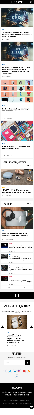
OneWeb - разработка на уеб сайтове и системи (16, 403)
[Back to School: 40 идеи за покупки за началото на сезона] (17, 91)
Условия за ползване (19, 392)
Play (10, 265)
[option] (17, 246)
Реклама (29, 392)
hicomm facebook (5, 371)
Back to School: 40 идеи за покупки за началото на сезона (16, 110)
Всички (29, 165)
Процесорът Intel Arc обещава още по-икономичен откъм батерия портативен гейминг (20, 269)
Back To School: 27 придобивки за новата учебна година (16, 147)
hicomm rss (29, 371)
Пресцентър (8, 395)
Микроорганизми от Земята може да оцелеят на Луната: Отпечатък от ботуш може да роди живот (20, 247)
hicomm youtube (24, 371)
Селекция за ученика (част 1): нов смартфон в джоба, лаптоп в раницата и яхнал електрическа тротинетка (16, 70)
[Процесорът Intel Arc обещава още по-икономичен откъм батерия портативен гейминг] (4, 269)
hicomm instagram (19, 371)
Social (3, 187)
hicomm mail (17, 376)
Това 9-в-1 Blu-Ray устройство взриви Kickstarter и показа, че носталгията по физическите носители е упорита (20, 258)
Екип (9, 392)
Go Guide (26, 395)
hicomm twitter (10, 371)
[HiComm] (17, 2)
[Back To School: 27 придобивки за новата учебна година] (17, 131)
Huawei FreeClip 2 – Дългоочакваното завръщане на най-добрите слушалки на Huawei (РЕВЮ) (15, 338)
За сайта (4, 392)
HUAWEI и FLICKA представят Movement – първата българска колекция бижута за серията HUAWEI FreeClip (16, 193)
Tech (3, 29)
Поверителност (18, 395)
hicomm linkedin (15, 371)
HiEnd (10, 243)
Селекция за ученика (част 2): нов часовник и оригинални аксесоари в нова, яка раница (17, 34)
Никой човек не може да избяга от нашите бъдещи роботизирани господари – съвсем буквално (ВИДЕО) (20, 280)
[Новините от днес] (31, 1)
